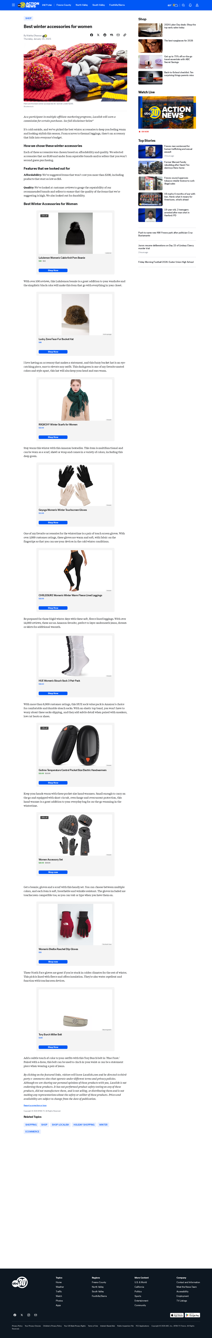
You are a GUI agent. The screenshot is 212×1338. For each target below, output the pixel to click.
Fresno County (64, 4)
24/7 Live (47, 4)
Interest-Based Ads (107, 1326)
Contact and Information (188, 1282)
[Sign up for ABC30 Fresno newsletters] (36, 1315)
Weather (60, 1287)
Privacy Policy (17, 1326)
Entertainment (141, 1301)
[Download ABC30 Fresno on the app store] (177, 1315)
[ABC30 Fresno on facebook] (15, 1315)
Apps (58, 1305)
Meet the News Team (187, 1287)
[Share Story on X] (98, 34)
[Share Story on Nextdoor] (111, 34)
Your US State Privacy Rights (75, 1326)
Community (140, 1305)
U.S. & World (141, 1282)
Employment (183, 1296)
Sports (138, 1296)
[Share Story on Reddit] (104, 34)
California (139, 1287)
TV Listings (182, 1301)
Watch (59, 1296)
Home (59, 1282)
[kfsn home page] (20, 1282)
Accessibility (182, 1291)
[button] (13, 5)
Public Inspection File (125, 1326)
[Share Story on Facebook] (91, 34)
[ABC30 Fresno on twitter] (22, 1315)
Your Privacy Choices (33, 1326)
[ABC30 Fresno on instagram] (29, 1315)
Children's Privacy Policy (52, 1326)
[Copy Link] (124, 34)
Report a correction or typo (35, 1105)
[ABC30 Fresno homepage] (28, 5)
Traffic (59, 1291)
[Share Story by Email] (118, 34)
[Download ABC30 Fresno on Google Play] (192, 1315)
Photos (59, 1301)
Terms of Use (93, 1326)
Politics (138, 1291)
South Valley (98, 4)
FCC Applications (142, 1326)
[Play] (167, 112)
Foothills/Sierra (116, 4)
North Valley (82, 4)
